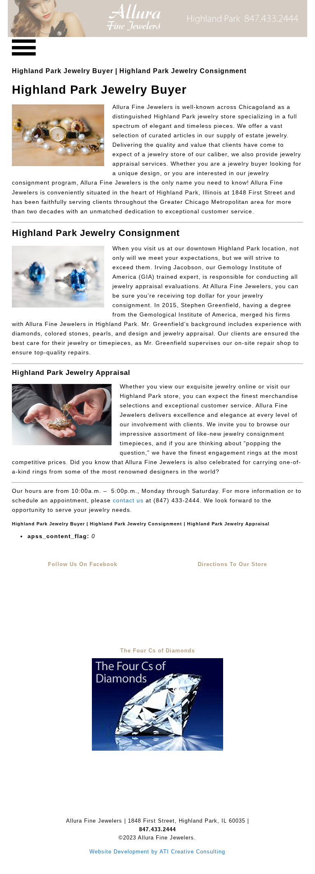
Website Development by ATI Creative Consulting (157, 852)
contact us (128, 500)
